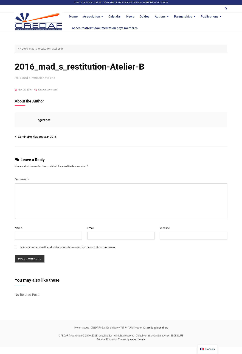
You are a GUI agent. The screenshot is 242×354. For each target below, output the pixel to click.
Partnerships (183, 16)
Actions (160, 16)
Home (73, 16)
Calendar (114, 16)
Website (165, 228)
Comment (22, 179)
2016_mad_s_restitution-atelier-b (35, 77)
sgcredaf (44, 120)
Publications (209, 16)
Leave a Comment (48, 90)
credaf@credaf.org (157, 327)
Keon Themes (137, 339)
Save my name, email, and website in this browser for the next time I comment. (68, 247)
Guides (145, 16)
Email (90, 228)
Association (91, 16)
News (130, 16)
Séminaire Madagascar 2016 (37, 137)
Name (18, 228)
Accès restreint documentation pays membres (105, 28)
